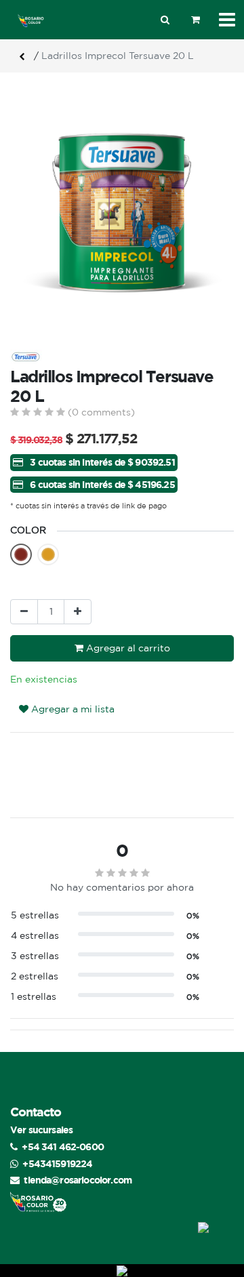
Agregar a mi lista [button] (71, 709)
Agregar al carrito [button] (126, 648)
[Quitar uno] (24, 611)
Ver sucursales (41, 1129)
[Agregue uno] (78, 611)
